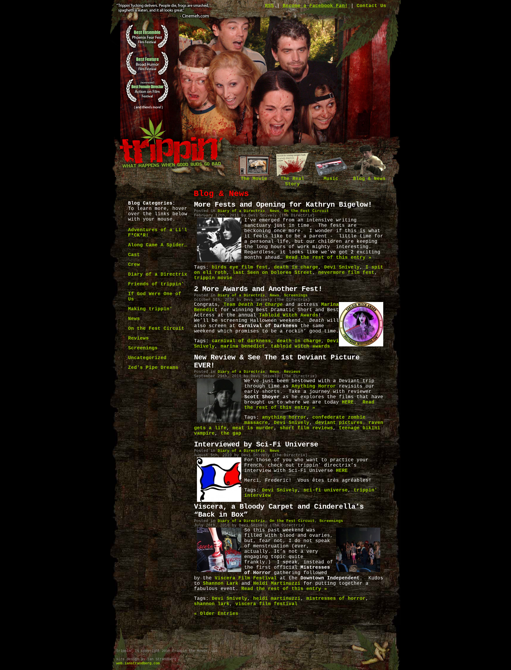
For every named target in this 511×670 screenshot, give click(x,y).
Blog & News (369, 178)
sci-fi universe (325, 490)
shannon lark (211, 604)
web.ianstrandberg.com (138, 663)
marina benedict (243, 346)
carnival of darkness (241, 341)
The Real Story (292, 181)
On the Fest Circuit (156, 328)
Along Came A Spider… (157, 245)
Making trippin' (150, 309)
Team (253, 304)
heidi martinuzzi (276, 598)
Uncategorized (147, 358)
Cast (134, 255)
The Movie (254, 178)
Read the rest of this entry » (328, 257)
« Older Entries (216, 613)
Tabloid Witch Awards (288, 315)
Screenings (143, 348)
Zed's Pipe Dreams (153, 367)
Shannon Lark (220, 583)
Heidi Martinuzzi (276, 583)
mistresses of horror (336, 598)
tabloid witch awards (300, 346)
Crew (134, 264)
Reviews (138, 338)
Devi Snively (342, 267)
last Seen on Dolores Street (272, 272)
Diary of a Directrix (157, 274)
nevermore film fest (346, 272)
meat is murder (253, 428)
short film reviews (306, 428)
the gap (231, 433)
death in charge (296, 267)
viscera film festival (266, 604)
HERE (348, 402)
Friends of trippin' (156, 284)
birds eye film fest (240, 267)
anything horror (284, 417)
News (134, 319)
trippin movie (213, 278)
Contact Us (371, 6)
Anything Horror (314, 386)
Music (331, 178)
